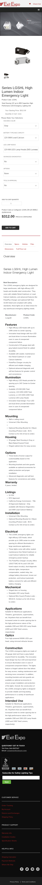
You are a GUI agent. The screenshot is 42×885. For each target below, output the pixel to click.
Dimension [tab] (9, 249)
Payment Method (8, 861)
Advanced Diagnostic (12, 157)
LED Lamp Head (10, 145)
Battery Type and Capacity (14, 133)
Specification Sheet (9, 841)
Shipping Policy (7, 817)
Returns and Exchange (10, 813)
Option (7, 168)
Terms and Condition (29, 882)
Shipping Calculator (9, 857)
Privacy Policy (14, 882)
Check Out (37, 4)
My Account (6, 809)
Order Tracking (7, 805)
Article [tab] (25, 244)
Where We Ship (7, 865)
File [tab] (32, 244)
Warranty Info (7, 833)
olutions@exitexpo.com (17, 751)
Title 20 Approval (10, 180)
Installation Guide (8, 837)
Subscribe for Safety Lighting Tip (17, 773)
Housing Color (9, 121)
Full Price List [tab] (21, 249)
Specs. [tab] (16, 244)
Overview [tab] (8, 244)
